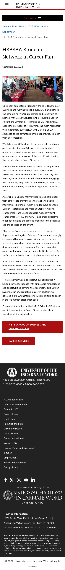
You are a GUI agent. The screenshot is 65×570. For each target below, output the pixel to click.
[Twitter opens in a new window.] (11, 480)
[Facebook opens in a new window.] (5, 480)
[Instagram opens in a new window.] (18, 480)
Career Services (19, 341)
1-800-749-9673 (34, 384)
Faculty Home (11, 414)
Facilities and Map (13, 424)
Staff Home (10, 419)
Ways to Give (11, 443)
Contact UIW (11, 409)
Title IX (8, 453)
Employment (11, 457)
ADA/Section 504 (13, 399)
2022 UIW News (36, 26)
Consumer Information (15, 404)
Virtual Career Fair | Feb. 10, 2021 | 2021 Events (30, 527)
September (8, 32)
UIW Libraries (11, 433)
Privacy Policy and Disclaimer (19, 448)
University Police (13, 428)
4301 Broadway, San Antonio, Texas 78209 (26, 380)
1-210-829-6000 (12, 384)
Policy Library (11, 467)
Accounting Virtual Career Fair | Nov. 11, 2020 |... (29, 523)
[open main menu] (8, 4)
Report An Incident (14, 438)
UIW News (18, 26)
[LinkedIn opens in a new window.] (32, 480)
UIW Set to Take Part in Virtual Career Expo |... (29, 518)
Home (5, 26)
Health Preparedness (15, 462)
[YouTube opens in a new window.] (25, 480)
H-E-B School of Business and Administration (28, 326)
